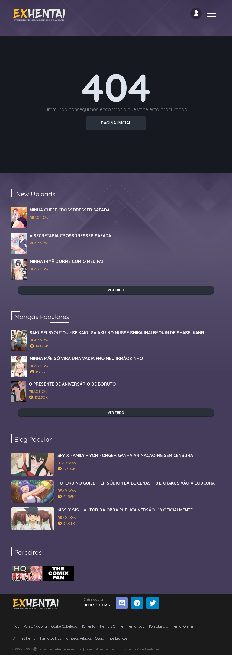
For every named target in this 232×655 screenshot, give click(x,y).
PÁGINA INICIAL (116, 123)
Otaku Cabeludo (64, 626)
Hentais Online (111, 626)
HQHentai (88, 626)
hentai (109, 649)
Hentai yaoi (136, 626)
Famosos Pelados (78, 638)
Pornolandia (158, 626)
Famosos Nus (50, 638)
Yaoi (16, 626)
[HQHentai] (27, 573)
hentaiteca (153, 649)
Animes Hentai (25, 638)
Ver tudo (116, 290)
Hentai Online (183, 626)
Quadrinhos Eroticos (111, 638)
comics (120, 649)
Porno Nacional (36, 626)
